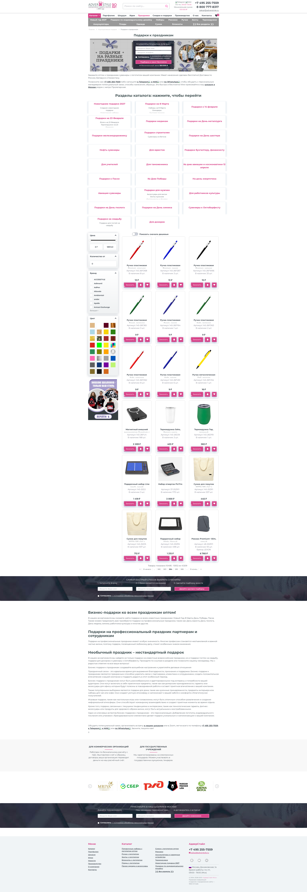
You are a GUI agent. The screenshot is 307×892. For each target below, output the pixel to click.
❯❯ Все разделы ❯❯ (203, 24)
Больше (93, 310)
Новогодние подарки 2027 (109, 104)
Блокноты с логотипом (132, 860)
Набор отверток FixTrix (170, 484)
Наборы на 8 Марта (157, 108)
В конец (194, 569)
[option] (110, 107)
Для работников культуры (204, 193)
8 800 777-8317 (208, 7)
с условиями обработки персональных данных (160, 57)
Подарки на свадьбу (109, 219)
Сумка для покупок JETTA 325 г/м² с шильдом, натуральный (203, 487)
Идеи (132, 15)
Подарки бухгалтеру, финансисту (204, 150)
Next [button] (217, 786)
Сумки (158, 24)
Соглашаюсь (154, 57)
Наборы (160, 20)
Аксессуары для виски (157, 194)
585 (176, 569)
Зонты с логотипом (130, 857)
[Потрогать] (140, 285)
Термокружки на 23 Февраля (109, 126)
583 (164, 569)
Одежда (140, 24)
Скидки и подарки (162, 15)
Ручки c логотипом (130, 854)
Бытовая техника (157, 113)
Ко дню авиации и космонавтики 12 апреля (204, 166)
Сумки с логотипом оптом (167, 849)
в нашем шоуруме (153, 725)
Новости (92, 861)
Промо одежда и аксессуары (135, 866)
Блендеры (157, 110)
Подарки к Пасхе (109, 178)
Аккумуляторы (101, 24)
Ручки (185, 20)
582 (159, 569)
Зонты (195, 20)
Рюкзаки (172, 20)
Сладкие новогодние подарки (109, 109)
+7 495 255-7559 (207, 3)
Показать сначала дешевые (153, 234)
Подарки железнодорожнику (109, 135)
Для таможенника (157, 164)
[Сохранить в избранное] (147, 285)
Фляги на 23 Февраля (109, 122)
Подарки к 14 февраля (204, 107)
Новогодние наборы (109, 113)
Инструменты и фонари (157, 199)
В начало (147, 569)
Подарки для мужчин (157, 190)
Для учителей (109, 164)
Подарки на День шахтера (204, 135)
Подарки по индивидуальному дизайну (131, 20)
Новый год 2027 (98, 20)
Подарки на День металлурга (204, 121)
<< (140, 569)
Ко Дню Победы (157, 178)
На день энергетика (204, 178)
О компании (93, 867)
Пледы (122, 24)
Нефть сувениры (109, 150)
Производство (182, 15)
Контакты (207, 15)
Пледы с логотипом (130, 863)
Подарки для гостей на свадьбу (109, 224)
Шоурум (122, 15)
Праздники (144, 15)
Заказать (130, 285)
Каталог (93, 15)
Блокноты (177, 24)
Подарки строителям (157, 132)
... (154, 569)
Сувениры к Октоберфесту (204, 207)
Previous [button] (90, 786)
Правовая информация (197, 880)
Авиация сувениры (109, 193)
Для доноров (157, 222)
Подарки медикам (157, 121)
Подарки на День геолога (109, 207)
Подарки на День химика (157, 207)
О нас (196, 15)
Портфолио (109, 15)
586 (182, 569)
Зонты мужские (157, 197)
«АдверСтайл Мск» (210, 877)
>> (201, 569)
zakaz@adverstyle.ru (209, 10)
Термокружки (209, 20)
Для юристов (157, 150)
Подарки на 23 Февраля (109, 118)
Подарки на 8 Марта (157, 104)
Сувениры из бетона (157, 137)
